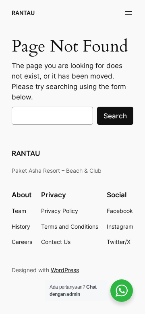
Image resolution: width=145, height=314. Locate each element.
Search (115, 116)
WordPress (65, 269)
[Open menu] (128, 13)
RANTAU (23, 12)
